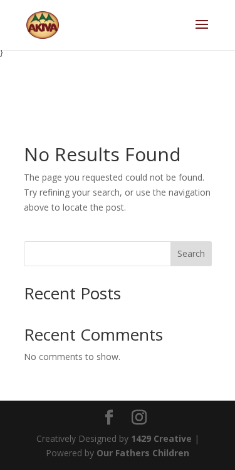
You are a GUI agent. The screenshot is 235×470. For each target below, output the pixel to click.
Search (191, 253)
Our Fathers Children (143, 453)
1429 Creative (161, 438)
